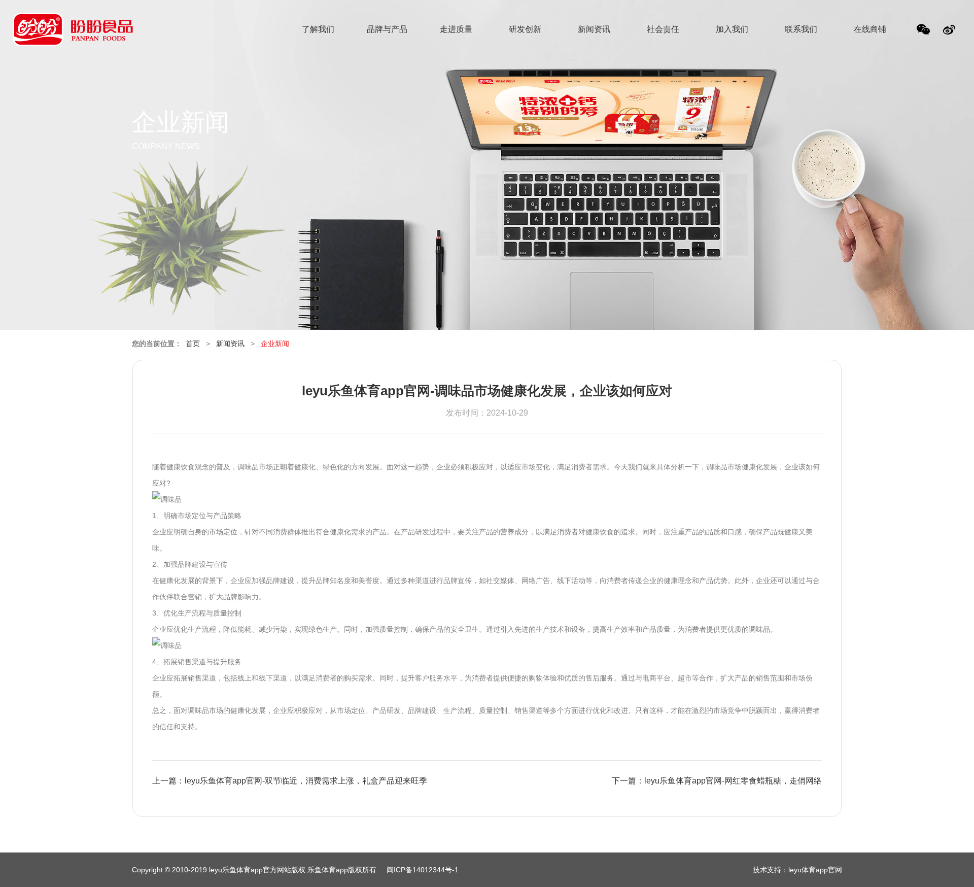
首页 (193, 343)
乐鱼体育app (73, 35)
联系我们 (801, 29)
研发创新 (525, 29)
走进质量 (456, 29)
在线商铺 (870, 29)
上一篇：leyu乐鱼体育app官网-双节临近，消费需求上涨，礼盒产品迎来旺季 (289, 780)
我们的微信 (924, 32)
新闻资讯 (594, 29)
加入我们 (732, 29)
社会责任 (663, 29)
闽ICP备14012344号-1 (423, 870)
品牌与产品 (387, 29)
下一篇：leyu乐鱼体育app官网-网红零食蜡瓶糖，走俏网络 (717, 780)
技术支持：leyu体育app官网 (797, 870)
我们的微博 (950, 32)
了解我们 (318, 29)
